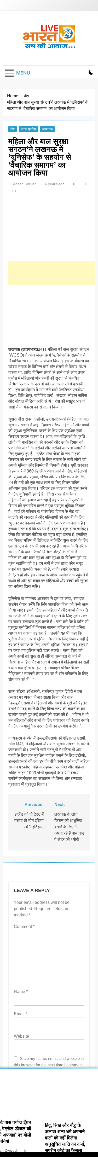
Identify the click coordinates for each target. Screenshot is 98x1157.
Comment (24, 926)
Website (21, 1036)
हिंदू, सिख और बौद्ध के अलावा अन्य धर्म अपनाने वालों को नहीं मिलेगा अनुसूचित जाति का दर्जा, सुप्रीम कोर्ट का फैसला (65, 1138)
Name (21, 991)
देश (12, 129)
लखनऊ (47, 129)
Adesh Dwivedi (25, 184)
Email (20, 1014)
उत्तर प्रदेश (28, 129)
